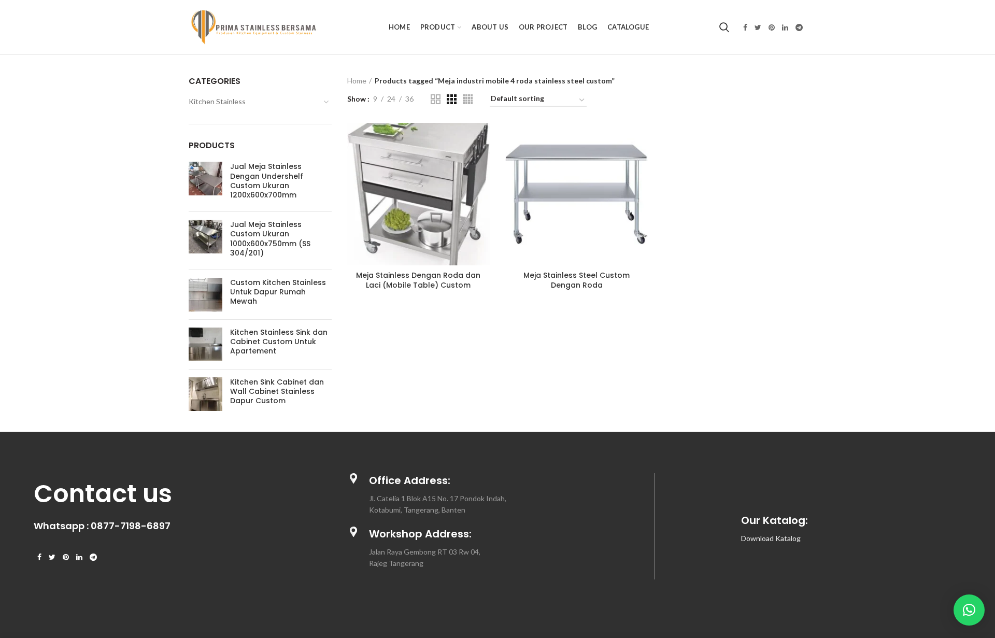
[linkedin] (785, 27)
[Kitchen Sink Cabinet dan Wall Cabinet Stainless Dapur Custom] (205, 394)
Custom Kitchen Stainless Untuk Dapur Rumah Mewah (278, 292)
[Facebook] (745, 27)
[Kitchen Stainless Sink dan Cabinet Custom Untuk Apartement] (205, 344)
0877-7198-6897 (130, 525)
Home (356, 80)
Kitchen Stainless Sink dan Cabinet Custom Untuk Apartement (279, 342)
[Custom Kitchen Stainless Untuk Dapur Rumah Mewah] (205, 294)
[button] (969, 610)
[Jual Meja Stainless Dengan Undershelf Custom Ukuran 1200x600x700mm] (205, 183)
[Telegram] (799, 27)
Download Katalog (771, 538)
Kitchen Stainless (217, 101)
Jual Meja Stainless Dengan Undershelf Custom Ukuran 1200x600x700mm (266, 181)
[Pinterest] (771, 27)
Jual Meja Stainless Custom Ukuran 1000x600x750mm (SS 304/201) (270, 239)
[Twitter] (758, 27)
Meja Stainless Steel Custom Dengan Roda (576, 280)
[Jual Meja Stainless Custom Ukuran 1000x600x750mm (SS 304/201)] (205, 241)
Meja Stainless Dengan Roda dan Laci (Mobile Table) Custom (418, 280)
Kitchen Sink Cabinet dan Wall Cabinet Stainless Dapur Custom (277, 391)
